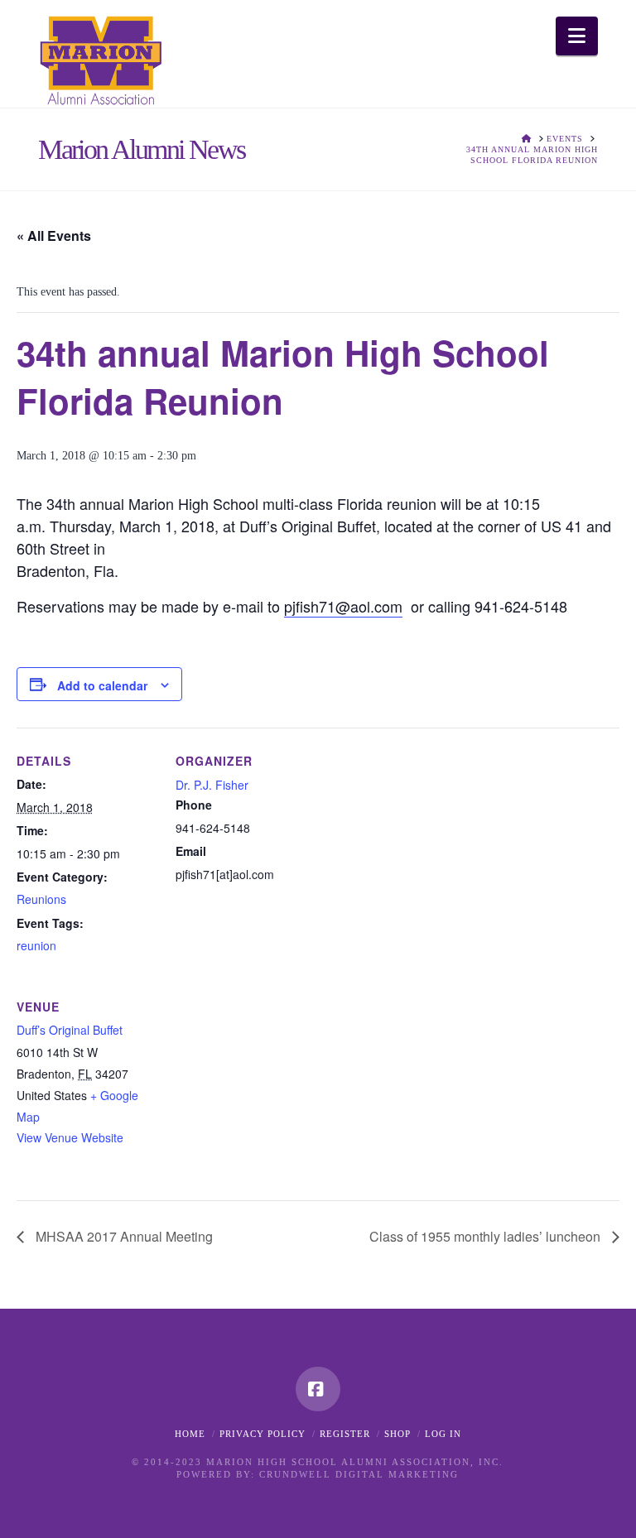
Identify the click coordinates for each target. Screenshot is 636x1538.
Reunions (41, 899)
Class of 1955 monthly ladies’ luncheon (486, 1236)
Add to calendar (102, 685)
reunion (36, 945)
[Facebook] (318, 1389)
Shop (397, 1434)
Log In (443, 1434)
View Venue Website (70, 1137)
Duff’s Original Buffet (70, 1029)
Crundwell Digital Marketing (359, 1474)
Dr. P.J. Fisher (212, 784)
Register (345, 1434)
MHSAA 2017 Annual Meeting (122, 1236)
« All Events (54, 235)
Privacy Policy (262, 1434)
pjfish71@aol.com (343, 606)
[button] (577, 36)
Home (190, 1434)
